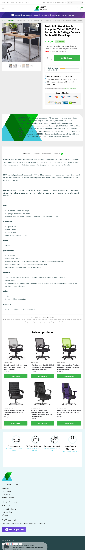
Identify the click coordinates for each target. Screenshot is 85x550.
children (17, 320)
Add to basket (67, 58)
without (60, 322)
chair (12, 320)
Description (27, 154)
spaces (38, 322)
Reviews (57, 154)
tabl (48, 322)
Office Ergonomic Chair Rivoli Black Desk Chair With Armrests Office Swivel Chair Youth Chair (42, 367)
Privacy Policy (6, 494)
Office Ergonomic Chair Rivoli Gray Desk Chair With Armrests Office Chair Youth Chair (15, 367)
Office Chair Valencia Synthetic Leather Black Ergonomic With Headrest (14, 412)
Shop (8, 20)
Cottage (34, 320)
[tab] (27, 152)
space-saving (31, 322)
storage (43, 322)
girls (55, 320)
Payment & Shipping (9, 509)
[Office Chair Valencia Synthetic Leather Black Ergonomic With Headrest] (15, 393)
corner (29, 320)
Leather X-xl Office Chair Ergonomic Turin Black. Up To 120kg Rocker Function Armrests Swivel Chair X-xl (41, 413)
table (51, 322)
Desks (13, 20)
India (59, 320)
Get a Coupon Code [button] (16, 529)
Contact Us (5, 488)
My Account (6, 506)
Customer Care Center (70, 88)
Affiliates (5, 515)
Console (23, 320)
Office (74, 320)
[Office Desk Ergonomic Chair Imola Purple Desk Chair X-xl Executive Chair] (69, 393)
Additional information (42, 154)
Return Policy (6, 491)
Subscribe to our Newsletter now (45, 15)
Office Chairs (8, 408)
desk (39, 320)
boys (8, 320)
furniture (50, 320)
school (79, 320)
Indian (64, 320)
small (24, 322)
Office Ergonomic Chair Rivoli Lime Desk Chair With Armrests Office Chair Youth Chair (68, 367)
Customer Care (7, 512)
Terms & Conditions (8, 497)
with (55, 322)
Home (3, 20)
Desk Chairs (8, 363)
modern (69, 320)
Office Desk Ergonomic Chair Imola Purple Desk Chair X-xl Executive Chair (69, 412)
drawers (44, 320)
